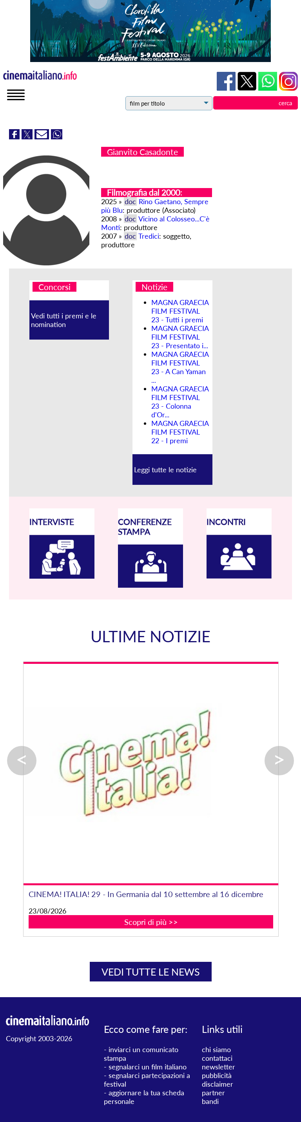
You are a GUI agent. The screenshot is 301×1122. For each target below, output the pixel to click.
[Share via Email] (42, 136)
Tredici (148, 236)
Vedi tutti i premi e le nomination (63, 320)
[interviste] (61, 576)
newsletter (218, 1066)
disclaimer (217, 1084)
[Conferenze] (150, 585)
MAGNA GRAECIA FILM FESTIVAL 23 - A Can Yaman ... (180, 367)
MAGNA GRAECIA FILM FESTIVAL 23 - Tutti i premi (180, 311)
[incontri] (239, 576)
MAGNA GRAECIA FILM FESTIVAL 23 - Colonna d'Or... (180, 401)
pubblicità (217, 1075)
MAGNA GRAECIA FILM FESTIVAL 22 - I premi (180, 432)
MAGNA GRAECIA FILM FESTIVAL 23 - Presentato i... (180, 337)
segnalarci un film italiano (148, 1066)
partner (213, 1092)
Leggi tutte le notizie (165, 469)
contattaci (217, 1058)
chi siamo (216, 1049)
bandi (210, 1101)
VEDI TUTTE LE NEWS (151, 972)
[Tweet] (28, 136)
